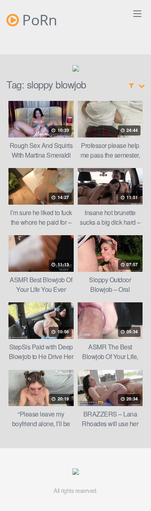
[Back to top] (136, 493)
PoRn (38, 20)
